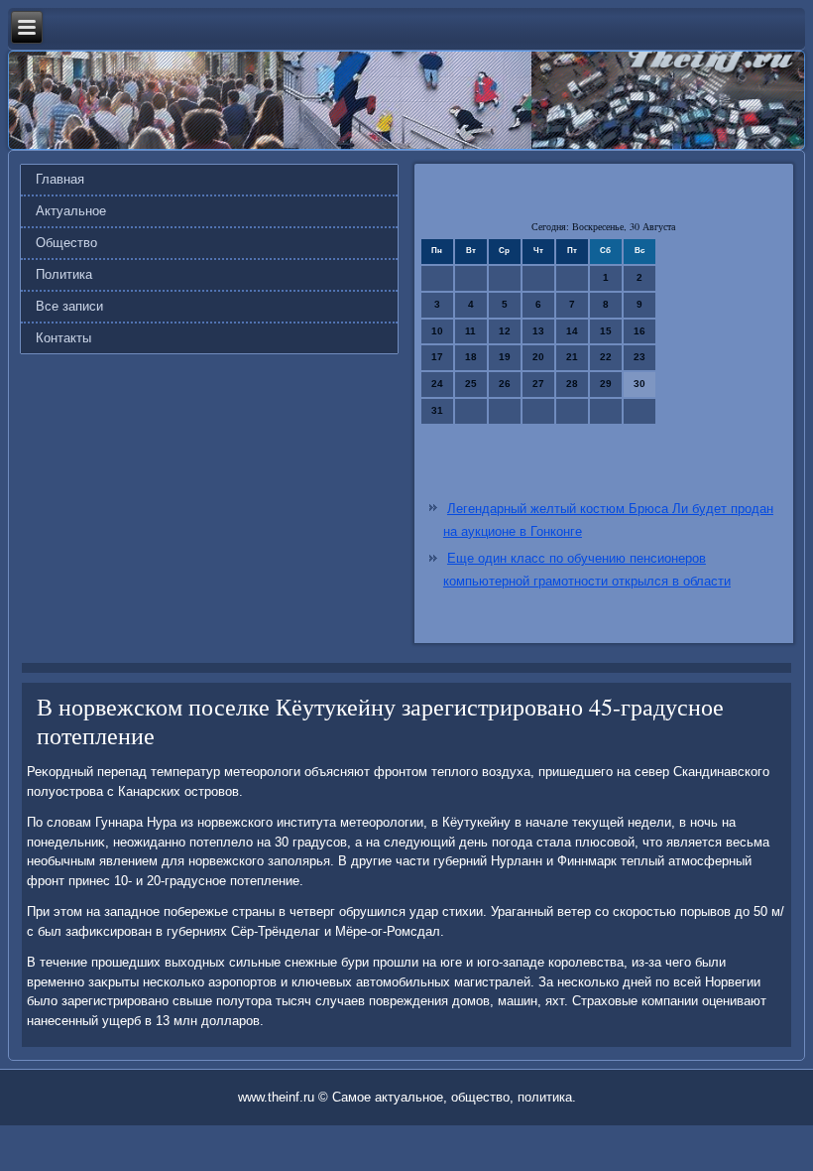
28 (572, 383)
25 (471, 383)
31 (437, 410)
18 (471, 356)
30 (639, 383)
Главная (60, 179)
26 (505, 383)
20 (538, 356)
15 (606, 330)
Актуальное (71, 210)
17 (437, 356)
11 (470, 330)
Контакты (63, 337)
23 (639, 356)
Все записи (69, 306)
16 (639, 330)
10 (437, 330)
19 (505, 356)
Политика (64, 274)
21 (572, 356)
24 (437, 383)
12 (505, 330)
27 (538, 383)
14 (572, 330)
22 (606, 356)
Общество (66, 242)
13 (538, 330)
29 (606, 383)
